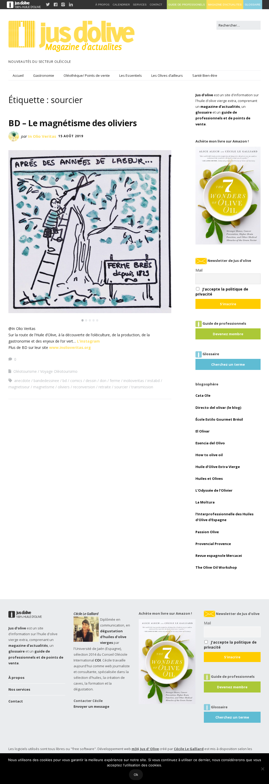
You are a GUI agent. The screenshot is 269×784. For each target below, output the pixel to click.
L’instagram (89, 341)
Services (140, 4)
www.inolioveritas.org (70, 347)
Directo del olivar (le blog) (218, 407)
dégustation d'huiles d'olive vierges (113, 637)
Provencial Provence (213, 543)
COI (98, 660)
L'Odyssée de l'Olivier (213, 490)
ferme (115, 380)
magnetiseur (19, 386)
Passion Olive (207, 532)
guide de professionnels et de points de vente (222, 118)
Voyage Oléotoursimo (58, 371)
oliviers (64, 386)
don (103, 380)
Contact (15, 701)
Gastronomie (43, 75)
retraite (105, 386)
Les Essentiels (130, 75)
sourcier (121, 386)
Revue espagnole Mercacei (218, 555)
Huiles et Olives (209, 478)
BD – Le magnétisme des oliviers (72, 123)
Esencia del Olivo (210, 443)
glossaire (203, 112)
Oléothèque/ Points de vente (87, 75)
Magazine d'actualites (225, 4)
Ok (136, 774)
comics (76, 380)
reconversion (84, 386)
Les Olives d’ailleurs (167, 75)
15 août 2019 (70, 136)
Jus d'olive (204, 95)
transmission (142, 386)
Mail (199, 270)
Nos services (19, 689)
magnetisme (43, 386)
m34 (135, 748)
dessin (91, 380)
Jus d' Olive (149, 748)
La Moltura (205, 502)
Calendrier (121, 4)
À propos (16, 677)
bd (65, 380)
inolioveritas (133, 380)
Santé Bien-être (204, 75)
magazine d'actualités (220, 106)
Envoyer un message (91, 706)
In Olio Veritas (42, 136)
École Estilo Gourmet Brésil (219, 419)
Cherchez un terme (228, 364)
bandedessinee (46, 380)
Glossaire (253, 4)
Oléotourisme (25, 371)
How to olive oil (209, 454)
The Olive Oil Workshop (216, 567)
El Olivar (202, 431)
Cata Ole (202, 395)
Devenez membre (228, 334)
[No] (262, 768)
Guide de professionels (186, 4)
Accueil (18, 75)
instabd (153, 380)
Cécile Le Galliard (86, 613)
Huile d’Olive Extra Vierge (217, 466)
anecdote (22, 380)
